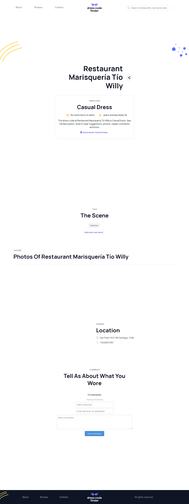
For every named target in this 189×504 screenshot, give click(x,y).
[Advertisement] (83, 40)
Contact (59, 7)
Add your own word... (94, 232)
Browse (38, 7)
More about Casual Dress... (96, 132)
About (19, 7)
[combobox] (149, 8)
